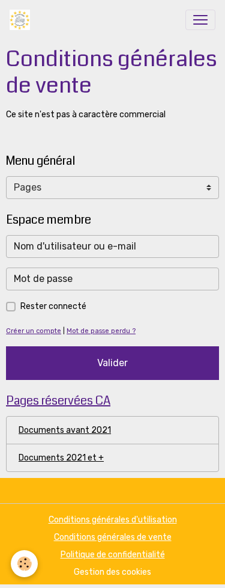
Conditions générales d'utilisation (113, 520)
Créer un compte (33, 331)
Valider (112, 363)
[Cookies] (24, 563)
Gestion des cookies (112, 572)
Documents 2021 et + (61, 458)
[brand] (22, 20)
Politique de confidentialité (113, 555)
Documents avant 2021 (65, 430)
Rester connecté (53, 306)
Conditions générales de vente (113, 537)
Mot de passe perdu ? (101, 331)
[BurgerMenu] (200, 20)
